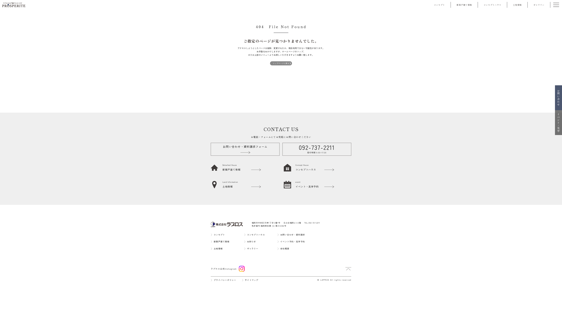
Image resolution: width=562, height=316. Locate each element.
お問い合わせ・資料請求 (292, 234)
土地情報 (517, 4)
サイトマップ (251, 280)
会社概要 (284, 248)
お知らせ (251, 241)
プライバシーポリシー (225, 280)
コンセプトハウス (492, 4)
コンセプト (439, 4)
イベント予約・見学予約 (292, 241)
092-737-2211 (314, 222)
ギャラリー (538, 4)
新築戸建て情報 (464, 4)
